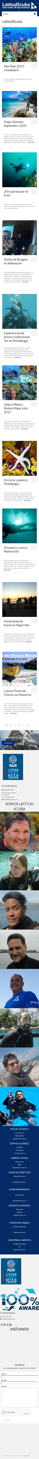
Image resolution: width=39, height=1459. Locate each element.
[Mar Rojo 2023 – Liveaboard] (19, 44)
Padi (24, 286)
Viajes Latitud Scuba (29, 85)
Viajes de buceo (21, 85)
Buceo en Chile (7, 286)
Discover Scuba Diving (16, 645)
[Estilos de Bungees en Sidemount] (19, 237)
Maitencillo (30, 574)
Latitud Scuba (19, 433)
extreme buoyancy (8, 212)
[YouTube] (10, 1324)
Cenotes (9, 433)
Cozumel (14, 433)
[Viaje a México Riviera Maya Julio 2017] (19, 382)
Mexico (24, 433)
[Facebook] (1, 1324)
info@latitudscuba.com (10, 799)
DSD (23, 645)
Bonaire (6, 146)
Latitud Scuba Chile (32, 212)
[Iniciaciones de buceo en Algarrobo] (19, 599)
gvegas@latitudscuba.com (19, 1167)
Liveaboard (10, 85)
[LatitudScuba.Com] (19, 5)
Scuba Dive (5, 435)
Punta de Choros (15, 717)
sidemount (27, 286)
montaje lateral (19, 286)
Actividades (30, 74)
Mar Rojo (15, 85)
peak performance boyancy (9, 214)
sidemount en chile (11, 288)
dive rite (13, 286)
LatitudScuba (7, 76)
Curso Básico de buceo (17, 574)
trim (16, 214)
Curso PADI (24, 574)
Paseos (28, 433)
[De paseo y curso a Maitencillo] (19, 525)
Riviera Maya (33, 433)
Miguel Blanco (10, 199)
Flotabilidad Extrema (22, 212)
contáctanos (8, 743)
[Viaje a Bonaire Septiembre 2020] (19, 104)
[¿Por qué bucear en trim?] (19, 169)
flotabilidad (15, 212)
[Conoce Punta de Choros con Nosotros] (19, 669)
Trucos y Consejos (14, 201)
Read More (31, 142)
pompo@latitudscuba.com (19, 1153)
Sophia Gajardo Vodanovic (13, 74)
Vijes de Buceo (11, 146)
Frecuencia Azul (26, 199)
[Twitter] (4, 1324)
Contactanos (8, 1420)
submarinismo (12, 435)
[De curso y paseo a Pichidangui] (19, 458)
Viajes (17, 435)
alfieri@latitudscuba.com (19, 1201)
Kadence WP (27, 1455)
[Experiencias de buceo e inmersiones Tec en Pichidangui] (19, 311)
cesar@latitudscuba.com (19, 1182)
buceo (5, 85)
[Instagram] (7, 1324)
